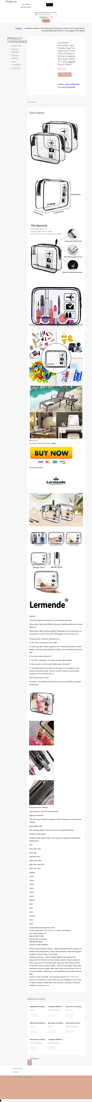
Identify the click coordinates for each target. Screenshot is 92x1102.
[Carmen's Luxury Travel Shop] (12, 28)
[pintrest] (85, 1094)
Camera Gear (17, 45)
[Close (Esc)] (31, 1058)
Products (18, 28)
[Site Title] (11, 1)
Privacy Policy (18, 1068)
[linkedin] (85, 1091)
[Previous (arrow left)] (28, 1062)
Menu (49, 5)
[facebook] (85, 1080)
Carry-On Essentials (68, 87)
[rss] (85, 1085)
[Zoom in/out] (38, 1058)
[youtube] (85, 1097)
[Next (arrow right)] (31, 1062)
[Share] (33, 1058)
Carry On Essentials (72, 84)
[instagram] (85, 1088)
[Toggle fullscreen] (35, 1058)
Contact (15, 1072)
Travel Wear (16, 68)
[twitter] (85, 1082)
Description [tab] (32, 102)
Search (46, 21)
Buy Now (66, 74)
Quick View (36, 1015)
